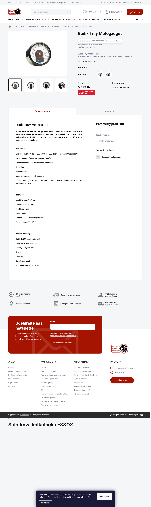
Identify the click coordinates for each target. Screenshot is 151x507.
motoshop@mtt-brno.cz (124, 368)
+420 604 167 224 (121, 373)
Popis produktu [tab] (42, 111)
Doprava (44, 367)
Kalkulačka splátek (89, 92)
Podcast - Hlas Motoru (47, 3)
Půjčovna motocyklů (81, 394)
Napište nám (13, 383)
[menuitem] (15, 19)
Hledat (66, 12)
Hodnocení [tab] (108, 111)
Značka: (86, 47)
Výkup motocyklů (80, 379)
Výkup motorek (30, 3)
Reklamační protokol (48, 398)
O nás (10, 367)
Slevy (43, 390)
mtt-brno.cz (24, 415)
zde (90, 497)
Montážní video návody (82, 386)
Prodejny (11, 386)
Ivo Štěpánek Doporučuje (17, 375)
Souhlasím (104, 496)
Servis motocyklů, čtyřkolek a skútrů (87, 375)
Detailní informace (85, 61)
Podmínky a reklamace (105, 141)
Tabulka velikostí (103, 135)
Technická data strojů (82, 390)
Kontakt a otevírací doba (17, 371)
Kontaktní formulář (122, 380)
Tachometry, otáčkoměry (112, 157)
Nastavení (45, 503)
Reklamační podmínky (49, 379)
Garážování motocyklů (82, 367)
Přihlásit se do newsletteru (62, 343)
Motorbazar (78, 383)
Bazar (19, 3)
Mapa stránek (13, 379)
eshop (10, 3)
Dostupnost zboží (47, 386)
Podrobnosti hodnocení (113, 41)
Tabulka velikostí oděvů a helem (53, 401)
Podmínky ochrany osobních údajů (54, 375)
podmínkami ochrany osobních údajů (64, 336)
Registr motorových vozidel (84, 371)
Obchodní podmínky (48, 371)
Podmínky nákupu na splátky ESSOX (54, 394)
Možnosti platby (47, 383)
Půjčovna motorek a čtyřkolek (70, 3)
